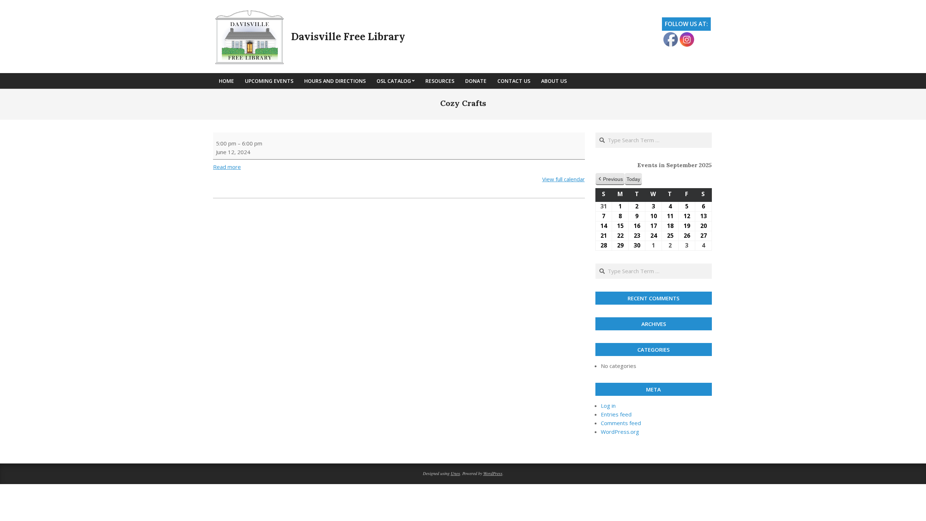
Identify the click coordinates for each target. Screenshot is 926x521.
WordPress (492, 473)
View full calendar (563, 179)
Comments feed (621, 423)
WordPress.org (620, 431)
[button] (610, 179)
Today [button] (633, 179)
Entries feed (616, 414)
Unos (455, 473)
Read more (227, 166)
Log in (608, 405)
